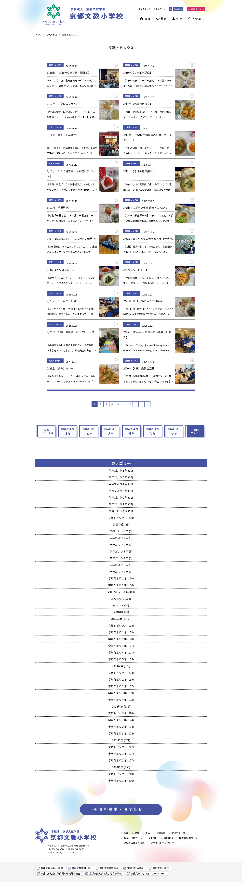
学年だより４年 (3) (121, 558)
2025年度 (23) (121, 524)
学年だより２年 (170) (121, 639)
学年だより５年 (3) (121, 565)
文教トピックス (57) (121, 511)
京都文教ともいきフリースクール (148, 873)
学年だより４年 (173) (121, 700)
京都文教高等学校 (109, 868)
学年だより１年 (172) (121, 632)
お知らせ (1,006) (121, 598)
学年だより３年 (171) (121, 646)
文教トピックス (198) (121, 625)
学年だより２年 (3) (121, 545)
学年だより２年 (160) (121, 585)
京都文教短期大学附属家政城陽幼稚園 (60, 873)
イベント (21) (121, 605)
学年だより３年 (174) (121, 733)
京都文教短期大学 (81, 868)
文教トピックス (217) (121, 747)
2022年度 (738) (121, 706)
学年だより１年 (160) (121, 578)
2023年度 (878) (121, 666)
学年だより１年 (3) (121, 538)
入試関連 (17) (121, 612)
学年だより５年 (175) (121, 659)
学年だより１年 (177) (121, 754)
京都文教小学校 (161, 868)
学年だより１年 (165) (121, 679)
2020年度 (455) (121, 767)
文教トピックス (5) (121, 531)
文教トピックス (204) (121, 673)
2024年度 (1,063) (121, 619)
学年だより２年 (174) (121, 727)
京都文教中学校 (135, 868)
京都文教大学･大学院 (52, 868)
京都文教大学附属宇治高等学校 (105, 873)
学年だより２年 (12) (121, 497)
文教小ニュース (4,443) (121, 592)
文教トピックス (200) (121, 518)
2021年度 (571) (121, 740)
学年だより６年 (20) (121, 470)
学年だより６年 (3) (121, 572)
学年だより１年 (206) (121, 781)
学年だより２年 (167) (121, 686)
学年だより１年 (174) (121, 720)
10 (130, 404)
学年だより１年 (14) (121, 504)
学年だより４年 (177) (121, 652)
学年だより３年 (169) (121, 693)
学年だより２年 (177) (121, 760)
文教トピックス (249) (121, 774)
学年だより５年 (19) (121, 477)
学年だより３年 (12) (121, 491)
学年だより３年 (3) (121, 551)
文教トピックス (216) (121, 713)
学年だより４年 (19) (121, 484)
